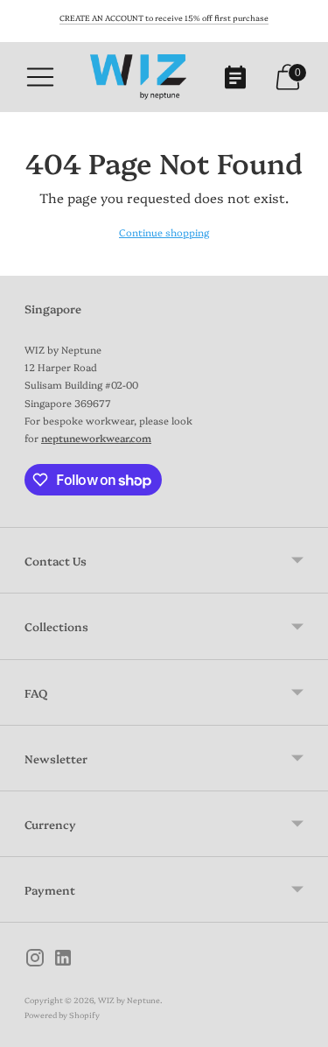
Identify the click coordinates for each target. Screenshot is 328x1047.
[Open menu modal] (40, 77)
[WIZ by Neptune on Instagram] (34, 960)
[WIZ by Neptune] (138, 76)
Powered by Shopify (62, 1014)
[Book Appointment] (235, 77)
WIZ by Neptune (129, 999)
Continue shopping (164, 232)
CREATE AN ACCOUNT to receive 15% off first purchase (164, 17)
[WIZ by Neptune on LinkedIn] (62, 960)
